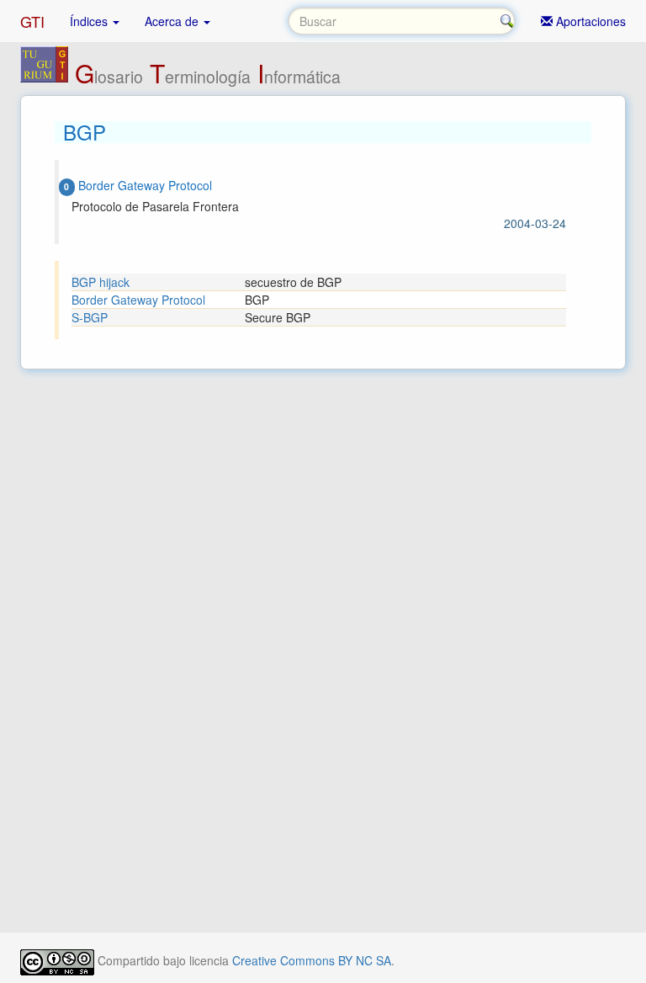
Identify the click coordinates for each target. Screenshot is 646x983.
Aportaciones (589, 21)
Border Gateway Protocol (138, 299)
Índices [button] (90, 21)
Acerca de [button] (173, 21)
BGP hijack (100, 282)
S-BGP (89, 317)
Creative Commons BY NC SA (311, 960)
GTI (32, 21)
